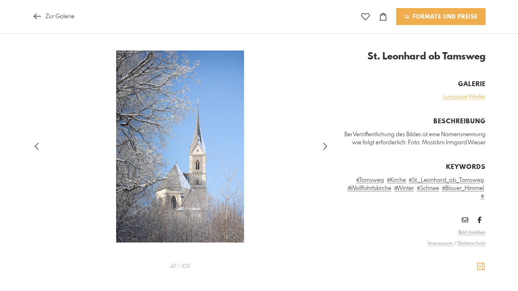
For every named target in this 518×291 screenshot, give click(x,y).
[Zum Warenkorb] (383, 16)
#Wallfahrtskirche (369, 188)
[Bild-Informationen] (481, 267)
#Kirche (396, 180)
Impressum (440, 243)
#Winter (404, 188)
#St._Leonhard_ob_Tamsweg (446, 180)
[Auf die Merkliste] (365, 16)
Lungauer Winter (464, 97)
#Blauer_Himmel (463, 188)
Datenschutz (472, 243)
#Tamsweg (370, 180)
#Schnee (428, 188)
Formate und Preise (444, 17)
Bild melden (472, 232)
